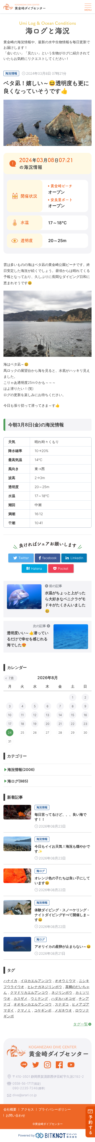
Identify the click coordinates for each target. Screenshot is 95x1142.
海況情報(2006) (21, 769)
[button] (87, 7)
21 (60, 724)
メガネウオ (63, 1010)
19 (34, 724)
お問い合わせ (15, 1115)
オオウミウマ (65, 981)
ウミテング (39, 998)
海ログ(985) (17, 781)
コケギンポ (42, 1010)
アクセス (27, 1109)
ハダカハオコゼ (63, 998)
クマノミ (24, 1010)
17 (9, 724)
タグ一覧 (80, 1024)
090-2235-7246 (25, 1088)
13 (47, 715)
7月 (11, 678)
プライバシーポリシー (55, 1109)
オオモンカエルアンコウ (33, 1004)
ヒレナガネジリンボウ (44, 987)
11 (22, 715)
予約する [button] (90, 1125)
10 (9, 715)
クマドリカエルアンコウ (29, 992)
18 (22, 724)
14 (60, 715)
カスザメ (20, 998)
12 (34, 715)
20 (47, 724)
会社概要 (9, 1109)
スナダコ (62, 1004)
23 (85, 724)
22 (72, 724)
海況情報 (11, 73)
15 (72, 715)
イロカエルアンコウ (36, 981)
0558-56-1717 (22, 1083)
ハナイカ (10, 981)
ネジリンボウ (61, 992)
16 (85, 715)
